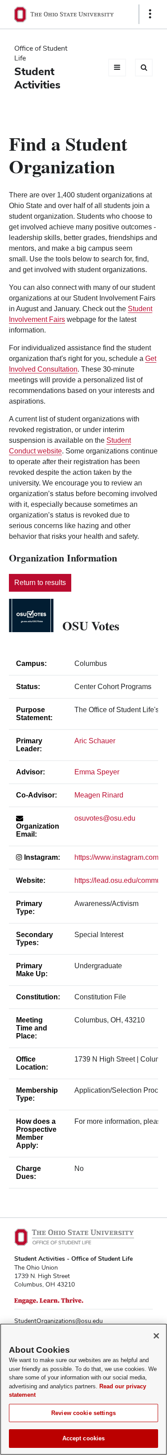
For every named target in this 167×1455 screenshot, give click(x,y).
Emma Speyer (96, 772)
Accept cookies (83, 1438)
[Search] (144, 67)
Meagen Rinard (98, 795)
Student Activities (37, 78)
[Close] (156, 1336)
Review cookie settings (83, 1413)
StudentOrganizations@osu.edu (58, 1321)
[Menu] (117, 67)
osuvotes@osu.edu (104, 818)
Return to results (40, 582)
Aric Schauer (94, 741)
